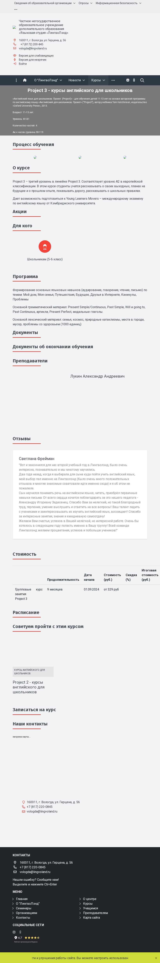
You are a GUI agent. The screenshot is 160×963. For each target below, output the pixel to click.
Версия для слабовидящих (36, 55)
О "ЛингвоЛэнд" (28, 903)
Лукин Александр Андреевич (97, 376)
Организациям (26, 913)
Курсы (88, 903)
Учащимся (90, 908)
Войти (23, 63)
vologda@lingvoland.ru (33, 48)
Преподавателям (95, 913)
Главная (22, 899)
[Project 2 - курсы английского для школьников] (33, 651)
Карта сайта (91, 917)
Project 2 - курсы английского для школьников (28, 687)
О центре (89, 899)
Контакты (23, 917)
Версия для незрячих (32, 59)
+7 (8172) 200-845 (31, 44)
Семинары (23, 908)
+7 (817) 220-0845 (32, 867)
